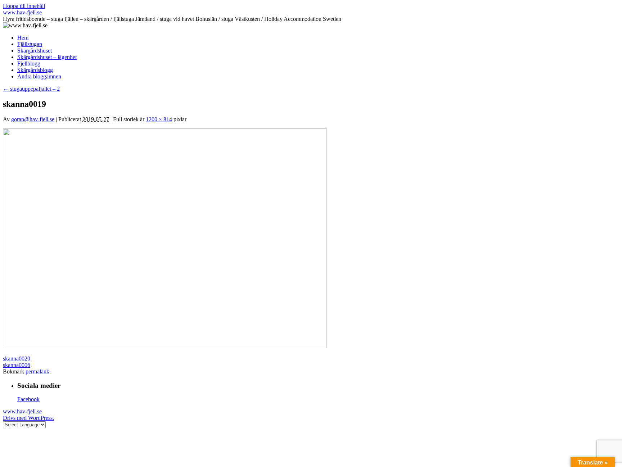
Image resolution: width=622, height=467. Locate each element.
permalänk (37, 371)
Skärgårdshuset (34, 50)
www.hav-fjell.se (22, 12)
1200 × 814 (159, 119)
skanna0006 (16, 365)
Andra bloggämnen (39, 76)
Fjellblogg (28, 63)
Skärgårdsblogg (35, 70)
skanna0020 (16, 358)
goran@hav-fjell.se (32, 119)
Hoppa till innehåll (24, 6)
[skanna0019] (165, 346)
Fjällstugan (29, 44)
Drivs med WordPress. (28, 418)
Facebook (28, 399)
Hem (22, 38)
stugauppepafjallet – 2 (31, 89)
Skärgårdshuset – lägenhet (47, 57)
